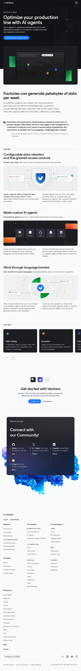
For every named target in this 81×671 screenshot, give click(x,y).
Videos (5, 605)
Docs (52, 532)
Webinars (6, 598)
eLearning (30, 570)
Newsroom (7, 566)
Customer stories (9, 616)
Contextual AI (31, 554)
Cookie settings (35, 664)
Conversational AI (9, 543)
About (5, 562)
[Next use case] (12, 357)
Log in (5, 519)
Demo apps (7, 595)
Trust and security (9, 637)
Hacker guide (55, 541)
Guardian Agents (9, 546)
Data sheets (7, 609)
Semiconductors (32, 563)
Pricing (6, 649)
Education (30, 573)
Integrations (55, 551)
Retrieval (54, 563)
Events (5, 602)
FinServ (29, 566)
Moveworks (31, 551)
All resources (7, 640)
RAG (4, 630)
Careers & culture (9, 569)
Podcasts (6, 623)
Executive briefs (9, 612)
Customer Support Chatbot (36, 538)
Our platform (7, 529)
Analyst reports (8, 619)
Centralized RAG (9, 549)
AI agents (30, 535)
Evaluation (54, 570)
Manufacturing (32, 586)
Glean (29, 547)
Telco (29, 583)
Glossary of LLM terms (11, 626)
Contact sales (8, 573)
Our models (7, 532)
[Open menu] (76, 2)
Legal (29, 576)
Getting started (56, 538)
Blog (5, 645)
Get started (14, 519)
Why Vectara (7, 536)
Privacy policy (8, 664)
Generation (54, 566)
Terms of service (22, 664)
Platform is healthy (13, 657)
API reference (55, 535)
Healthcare (31, 580)
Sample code (55, 554)
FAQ (4, 633)
